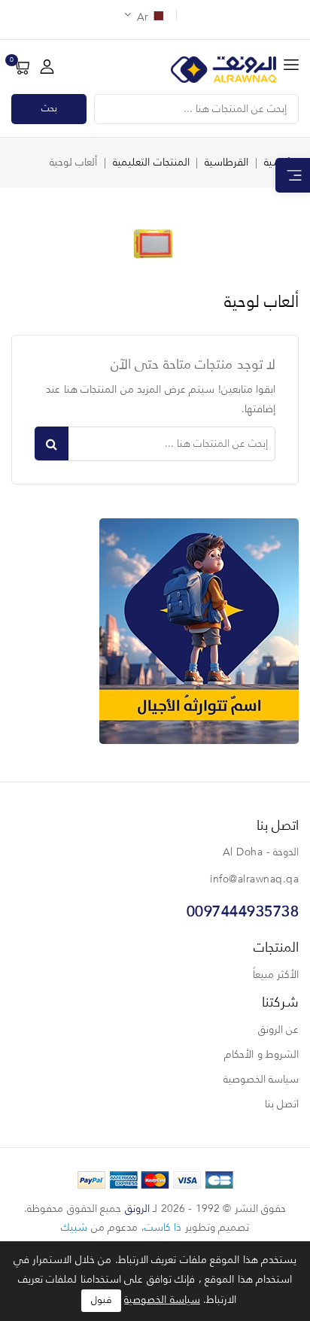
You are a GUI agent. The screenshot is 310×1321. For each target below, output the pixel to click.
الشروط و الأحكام (261, 1054)
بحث (49, 109)
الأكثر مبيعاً (276, 975)
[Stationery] (199, 631)
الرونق (137, 1209)
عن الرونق (278, 1030)
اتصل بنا (282, 1104)
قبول (101, 1300)
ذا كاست (163, 1227)
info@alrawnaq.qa (254, 879)
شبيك (74, 1227)
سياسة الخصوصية (261, 1079)
